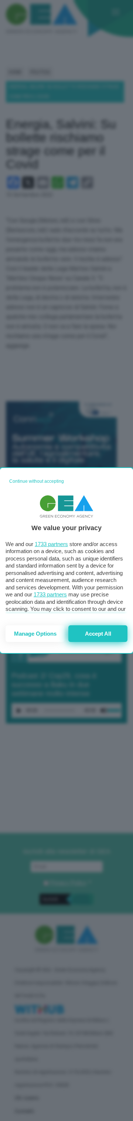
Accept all (98, 633)
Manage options (35, 633)
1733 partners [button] (51, 544)
